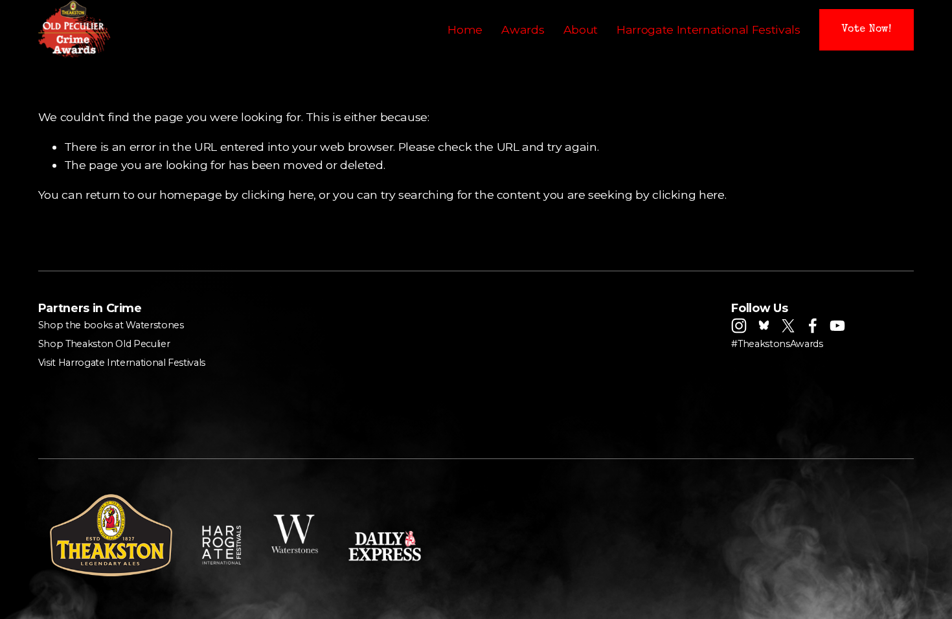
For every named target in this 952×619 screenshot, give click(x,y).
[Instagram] (739, 325)
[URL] (763, 325)
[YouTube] (837, 325)
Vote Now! (866, 30)
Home (465, 29)
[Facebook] (813, 325)
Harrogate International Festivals (708, 29)
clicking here (277, 194)
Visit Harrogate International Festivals (121, 362)
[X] (788, 325)
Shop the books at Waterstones (111, 325)
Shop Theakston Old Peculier (104, 344)
